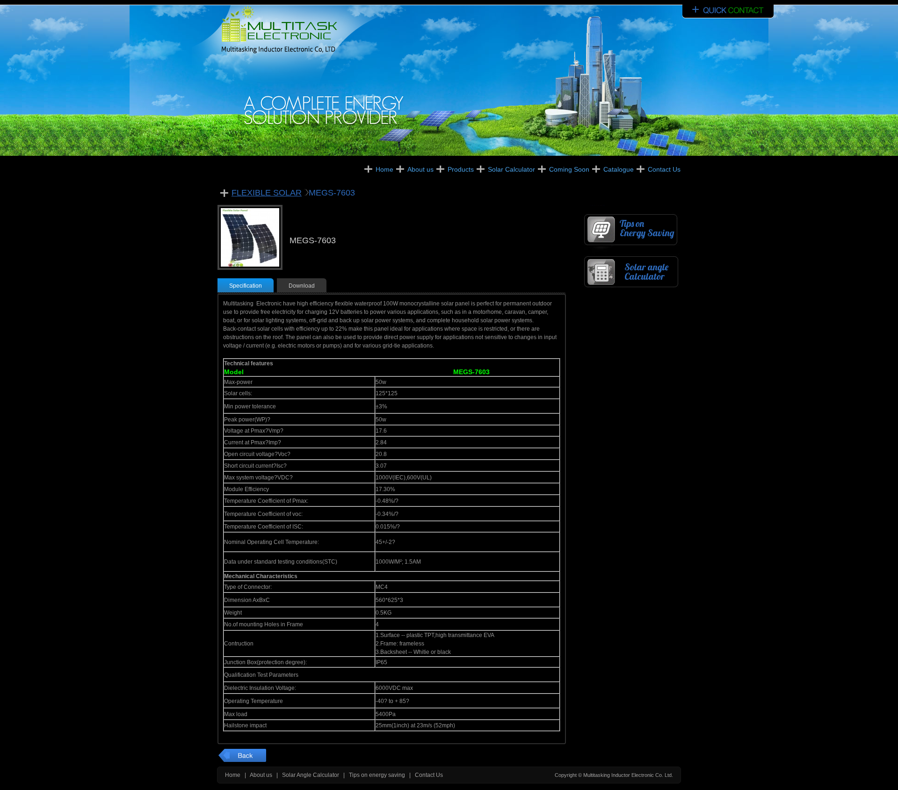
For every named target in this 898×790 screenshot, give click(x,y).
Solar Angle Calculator (310, 775)
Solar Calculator (511, 169)
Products (461, 169)
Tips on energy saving (377, 775)
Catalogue (618, 169)
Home (384, 169)
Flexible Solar (267, 192)
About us (420, 169)
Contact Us (664, 169)
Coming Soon (569, 169)
